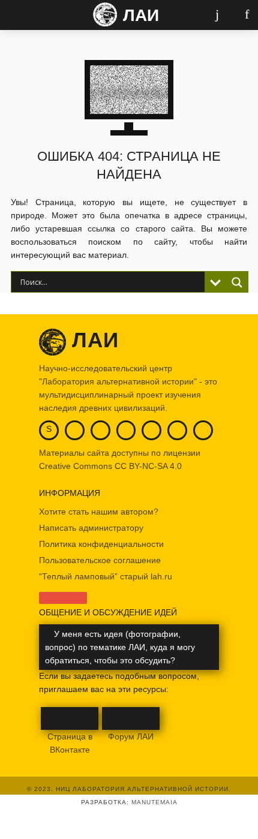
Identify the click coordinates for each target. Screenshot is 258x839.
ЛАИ (141, 15)
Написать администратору (91, 528)
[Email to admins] (203, 429)
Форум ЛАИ (131, 736)
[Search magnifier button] (237, 282)
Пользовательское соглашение (100, 560)
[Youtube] (100, 429)
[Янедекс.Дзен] (151, 429)
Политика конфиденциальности (101, 544)
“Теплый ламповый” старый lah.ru (105, 576)
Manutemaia (154, 802)
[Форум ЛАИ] (177, 429)
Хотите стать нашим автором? (98, 511)
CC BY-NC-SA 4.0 (148, 466)
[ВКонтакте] (74, 429)
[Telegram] (125, 429)
